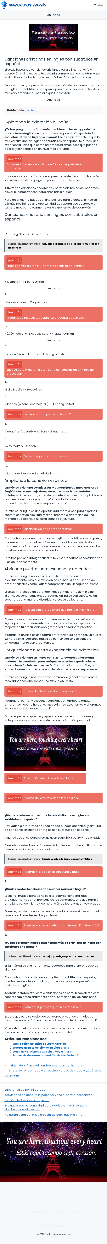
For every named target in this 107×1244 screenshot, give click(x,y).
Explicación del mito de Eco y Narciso (39, 1044)
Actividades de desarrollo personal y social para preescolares (48, 1095)
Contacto (78, 1212)
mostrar (31, 110)
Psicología (61, 1212)
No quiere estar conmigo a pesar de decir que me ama (43, 1115)
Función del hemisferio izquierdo (26, 1100)
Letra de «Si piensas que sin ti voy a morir (42, 1051)
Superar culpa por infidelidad (24, 1090)
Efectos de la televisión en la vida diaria (41, 1048)
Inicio (25, 1212)
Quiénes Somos (42, 1212)
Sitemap (64, 1225)
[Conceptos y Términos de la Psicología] (23, 5)
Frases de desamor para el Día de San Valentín (46, 1055)
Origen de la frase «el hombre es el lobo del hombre (45, 1065)
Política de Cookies (48, 1225)
